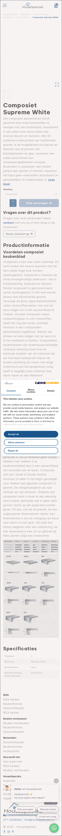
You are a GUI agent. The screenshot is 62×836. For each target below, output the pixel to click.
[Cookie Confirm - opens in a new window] (47, 383)
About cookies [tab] (31, 390)
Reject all (13, 450)
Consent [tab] (11, 390)
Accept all (13, 434)
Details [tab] (51, 390)
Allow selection (16, 442)
